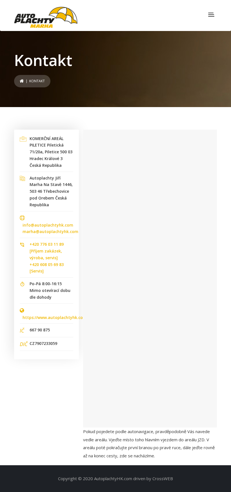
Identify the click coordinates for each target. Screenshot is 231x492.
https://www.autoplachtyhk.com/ (55, 317)
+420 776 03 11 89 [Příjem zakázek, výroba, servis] (47, 250)
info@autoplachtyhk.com (48, 225)
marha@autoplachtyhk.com (50, 231)
